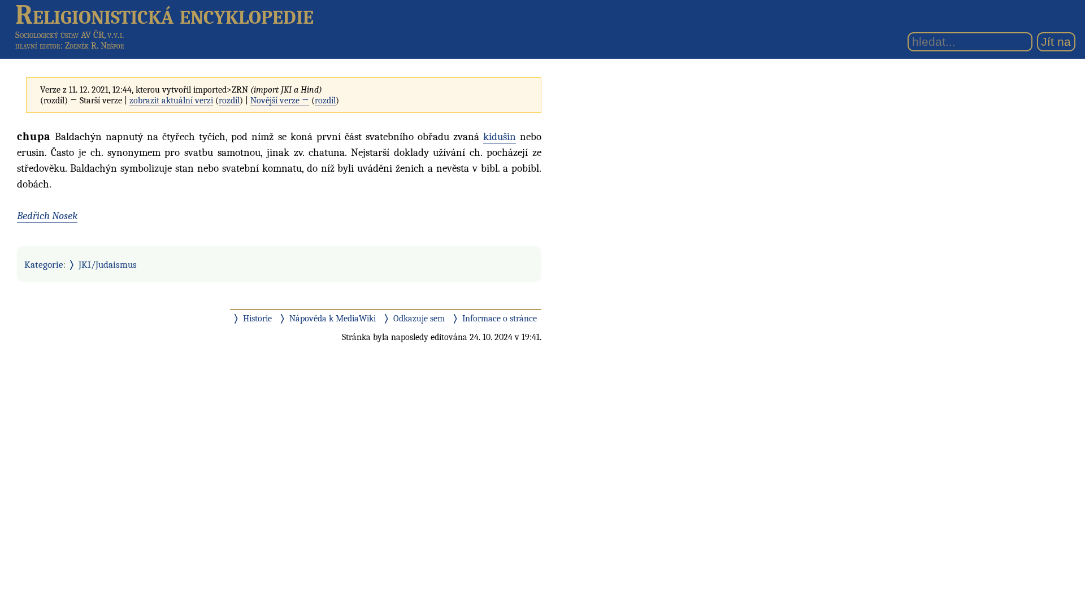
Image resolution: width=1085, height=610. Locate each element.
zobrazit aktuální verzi (171, 100)
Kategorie (43, 264)
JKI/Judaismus (108, 264)
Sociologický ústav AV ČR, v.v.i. (69, 34)
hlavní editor (37, 46)
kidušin (499, 136)
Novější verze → (279, 100)
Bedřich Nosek (47, 216)
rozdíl (229, 100)
